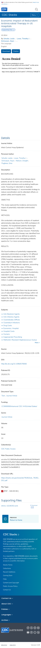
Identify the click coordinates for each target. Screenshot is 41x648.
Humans (6, 334)
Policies (4, 609)
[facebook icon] (28, 627)
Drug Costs (7, 325)
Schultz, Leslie (9, 38)
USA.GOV (13, 645)
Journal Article (11, 396)
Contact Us (7, 590)
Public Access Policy (10, 586)
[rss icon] (38, 632)
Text (3, 396)
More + (37, 342)
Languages (6, 614)
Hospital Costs (8, 331)
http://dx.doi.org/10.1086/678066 (14, 364)
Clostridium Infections (11, 322)
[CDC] (4, 9)
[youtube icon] (28, 632)
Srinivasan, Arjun (7, 41)
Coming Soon (7, 575)
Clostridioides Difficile (11, 320)
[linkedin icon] (38, 627)
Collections (7, 568)
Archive (4, 620)
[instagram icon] (34, 627)
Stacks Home (7, 565)
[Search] (37, 9)
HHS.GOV (4, 645)
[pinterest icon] (31, 632)
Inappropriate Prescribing (12, 337)
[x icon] (31, 627)
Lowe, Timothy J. (23, 38)
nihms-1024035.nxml (9, 506)
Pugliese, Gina (7, 163)
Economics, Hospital (11, 328)
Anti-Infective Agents (11, 317)
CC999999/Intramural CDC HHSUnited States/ (19, 406)
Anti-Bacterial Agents (11, 314)
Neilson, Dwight (22, 161)
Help (5, 579)
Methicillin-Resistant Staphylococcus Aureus (20, 340)
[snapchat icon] (34, 632)
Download (6, 51)
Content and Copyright (11, 583)
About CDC (6, 604)
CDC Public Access (8, 449)
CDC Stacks (10, 534)
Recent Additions (9, 572)
